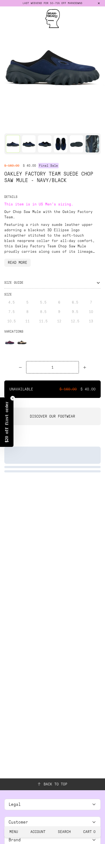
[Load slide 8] (83, 126)
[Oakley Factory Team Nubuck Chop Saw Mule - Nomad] (22, 342)
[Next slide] (99, 65)
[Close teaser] (12, 398)
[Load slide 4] (42, 126)
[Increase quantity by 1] (85, 367)
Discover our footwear (52, 416)
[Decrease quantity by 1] (20, 367)
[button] (6, 422)
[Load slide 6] (63, 126)
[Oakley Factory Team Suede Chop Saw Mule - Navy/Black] (13, 144)
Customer (18, 822)
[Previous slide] (6, 65)
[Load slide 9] (93, 126)
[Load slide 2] (22, 126)
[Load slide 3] (32, 126)
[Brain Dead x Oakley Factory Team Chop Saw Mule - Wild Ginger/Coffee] (9, 342)
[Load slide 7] (73, 126)
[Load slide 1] (12, 126)
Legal (15, 804)
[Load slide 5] (52, 126)
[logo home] (52, 18)
